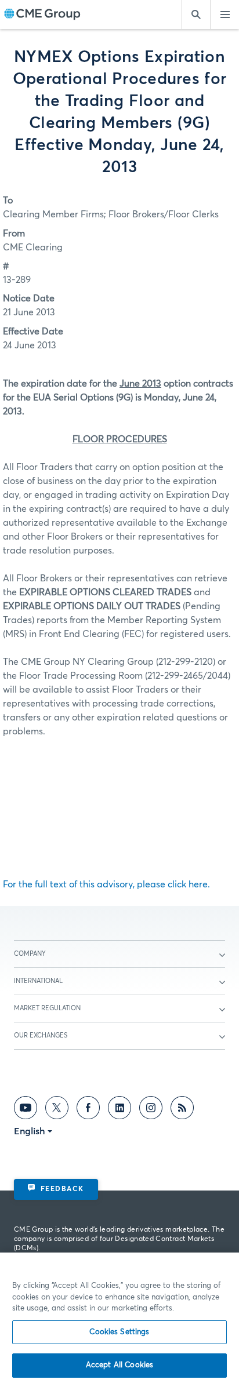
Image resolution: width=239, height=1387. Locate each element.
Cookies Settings (119, 1332)
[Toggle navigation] (224, 14)
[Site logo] (42, 15)
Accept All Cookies (119, 1365)
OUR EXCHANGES (40, 1035)
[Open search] (195, 14)
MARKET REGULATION (47, 1008)
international (38, 981)
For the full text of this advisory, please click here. (106, 884)
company (30, 954)
